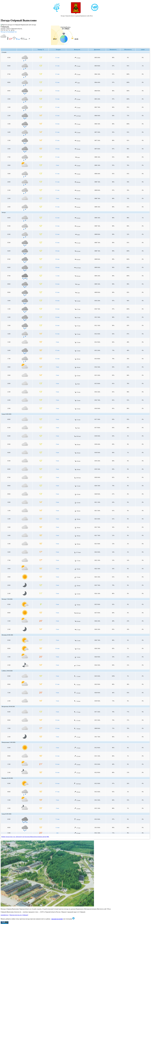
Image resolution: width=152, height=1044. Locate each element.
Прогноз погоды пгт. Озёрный (19, 915)
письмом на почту (57, 919)
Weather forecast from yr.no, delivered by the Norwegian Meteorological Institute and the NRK (25, 836)
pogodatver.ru (4, 915)
